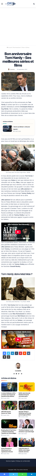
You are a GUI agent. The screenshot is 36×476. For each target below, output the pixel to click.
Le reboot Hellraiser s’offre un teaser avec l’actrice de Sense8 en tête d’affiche (8, 394)
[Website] (14, 374)
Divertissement (17, 47)
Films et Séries (25, 47)
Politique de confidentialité (23, 461)
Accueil (10, 47)
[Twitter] (8, 353)
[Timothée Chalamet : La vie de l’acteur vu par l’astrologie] (27, 423)
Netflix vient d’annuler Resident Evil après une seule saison (24, 394)
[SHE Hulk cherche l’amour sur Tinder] (9, 405)
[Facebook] (4, 353)
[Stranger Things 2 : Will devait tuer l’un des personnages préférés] (27, 405)
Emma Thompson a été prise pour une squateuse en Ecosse (7, 450)
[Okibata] (10, 3)
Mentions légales (10, 461)
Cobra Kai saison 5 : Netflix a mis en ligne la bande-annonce (24, 450)
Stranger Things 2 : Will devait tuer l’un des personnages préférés (25, 413)
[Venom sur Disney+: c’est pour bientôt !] (7, 128)
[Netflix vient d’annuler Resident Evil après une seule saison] (27, 386)
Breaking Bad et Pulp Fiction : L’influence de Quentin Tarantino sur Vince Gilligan (8, 431)
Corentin (12, 69)
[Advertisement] (18, 26)
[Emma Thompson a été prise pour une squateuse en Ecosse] (9, 442)
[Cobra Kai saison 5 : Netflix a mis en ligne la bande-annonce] (27, 442)
